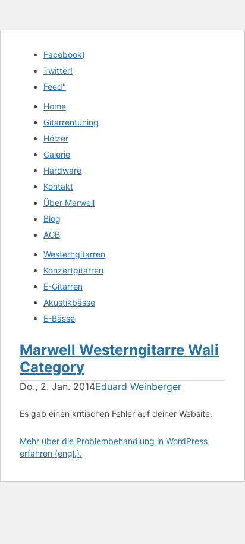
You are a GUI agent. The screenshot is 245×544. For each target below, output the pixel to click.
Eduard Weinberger (138, 386)
